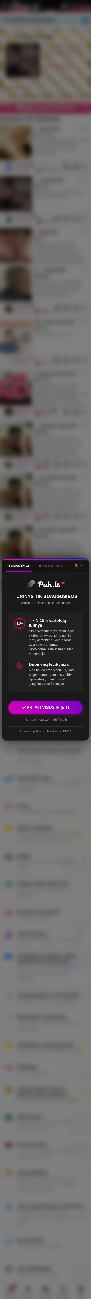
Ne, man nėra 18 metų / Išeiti (45, 719)
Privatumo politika (30, 731)
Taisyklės (52, 731)
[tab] (19, 566)
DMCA (67, 731)
